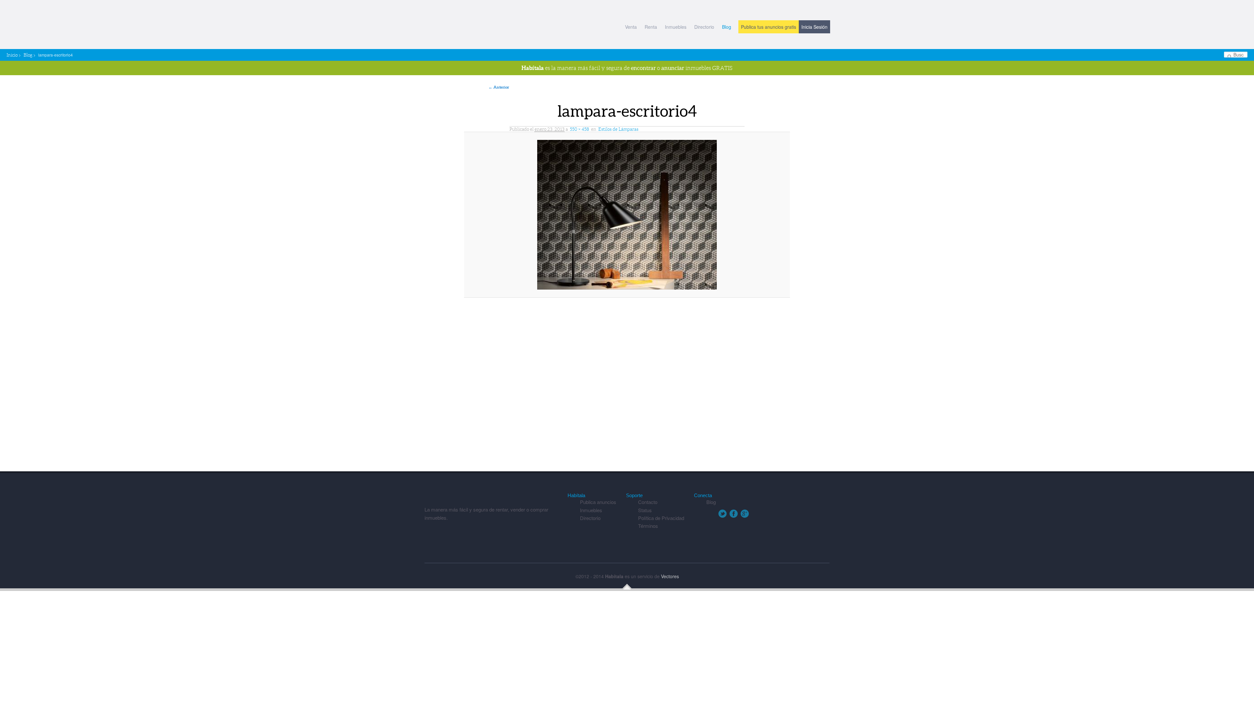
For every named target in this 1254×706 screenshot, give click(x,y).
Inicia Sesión (814, 27)
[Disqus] (627, 387)
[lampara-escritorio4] (627, 215)
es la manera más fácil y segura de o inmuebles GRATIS (627, 68)
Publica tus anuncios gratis (768, 27)
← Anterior (499, 87)
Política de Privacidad (661, 517)
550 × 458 (579, 129)
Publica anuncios (598, 501)
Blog (726, 27)
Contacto (647, 501)
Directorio (704, 27)
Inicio (12, 55)
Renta (651, 27)
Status (645, 510)
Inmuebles (675, 27)
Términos (648, 525)
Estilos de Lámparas (618, 129)
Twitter (722, 514)
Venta (631, 27)
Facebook (734, 514)
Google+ (745, 514)
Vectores (670, 576)
